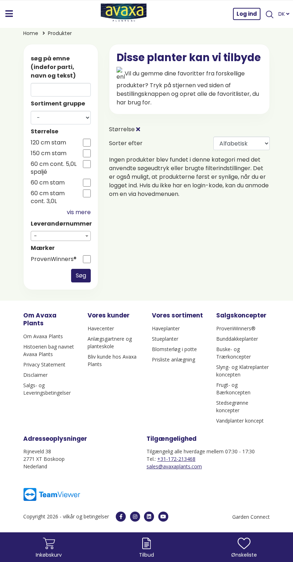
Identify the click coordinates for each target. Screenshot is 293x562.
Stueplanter (165, 338)
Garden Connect (251, 516)
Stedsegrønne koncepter (232, 406)
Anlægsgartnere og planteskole (110, 342)
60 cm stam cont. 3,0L (48, 197)
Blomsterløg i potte (174, 349)
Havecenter (101, 328)
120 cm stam (48, 143)
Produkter (60, 33)
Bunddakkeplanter (237, 338)
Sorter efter (126, 143)
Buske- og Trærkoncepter (233, 353)
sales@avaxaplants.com (174, 466)
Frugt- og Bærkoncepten (233, 388)
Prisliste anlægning (173, 359)
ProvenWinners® (53, 259)
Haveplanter (166, 328)
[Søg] (269, 14)
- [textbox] (35, 236)
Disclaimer (35, 374)
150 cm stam (48, 153)
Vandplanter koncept (240, 420)
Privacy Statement (44, 364)
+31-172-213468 (176, 458)
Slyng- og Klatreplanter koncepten (242, 371)
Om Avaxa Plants (43, 336)
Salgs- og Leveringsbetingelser (47, 389)
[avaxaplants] (121, 517)
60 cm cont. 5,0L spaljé (53, 168)
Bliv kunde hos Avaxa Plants (112, 360)
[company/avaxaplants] (149, 517)
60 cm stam (48, 183)
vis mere (79, 212)
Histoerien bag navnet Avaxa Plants (48, 350)
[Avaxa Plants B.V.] (123, 14)
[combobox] (61, 236)
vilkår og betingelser (86, 516)
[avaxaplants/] (135, 517)
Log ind (247, 14)
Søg (81, 275)
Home (30, 33)
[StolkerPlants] (163, 517)
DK (282, 14)
